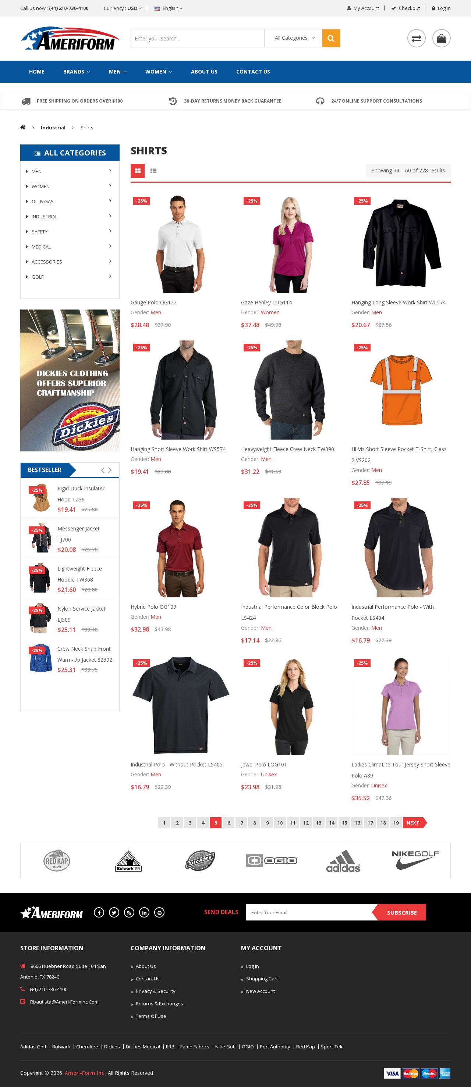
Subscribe (402, 912)
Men (115, 71)
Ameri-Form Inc (84, 1072)
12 (305, 822)
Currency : (121, 8)
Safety (39, 231)
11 (292, 822)
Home (37, 71)
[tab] (138, 171)
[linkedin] (144, 912)
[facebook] (99, 912)
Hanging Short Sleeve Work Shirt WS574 (178, 449)
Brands (74, 71)
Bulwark (61, 1046)
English (171, 8)
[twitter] (114, 912)
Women (156, 71)
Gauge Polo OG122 (154, 302)
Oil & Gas (42, 201)
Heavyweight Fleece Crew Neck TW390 (287, 449)
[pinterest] (159, 912)
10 (280, 822)
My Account (366, 8)
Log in (444, 8)
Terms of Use (150, 1016)
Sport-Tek (332, 1046)
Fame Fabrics (194, 1046)
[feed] (129, 912)
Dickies (112, 1046)
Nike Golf (225, 1046)
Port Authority (275, 1046)
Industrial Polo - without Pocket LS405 (177, 764)
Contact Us (253, 71)
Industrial (44, 216)
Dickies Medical (143, 1046)
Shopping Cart (261, 978)
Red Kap (305, 1046)
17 (370, 822)
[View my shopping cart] (441, 38)
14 (331, 822)
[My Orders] (416, 38)
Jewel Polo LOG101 (264, 764)
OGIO (248, 1046)
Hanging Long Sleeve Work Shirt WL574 (398, 302)
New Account (260, 991)
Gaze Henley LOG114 (266, 302)
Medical (41, 246)
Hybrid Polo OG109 (153, 606)
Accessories (46, 261)
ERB (170, 1046)
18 (383, 822)
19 (396, 822)
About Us (204, 71)
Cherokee (87, 1046)
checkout (409, 8)
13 (318, 822)
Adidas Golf (33, 1046)
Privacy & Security (155, 991)
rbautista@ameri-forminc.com (64, 1001)
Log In (252, 966)
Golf (37, 276)
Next (413, 822)
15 (344, 822)
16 (357, 822)
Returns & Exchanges (159, 1003)
